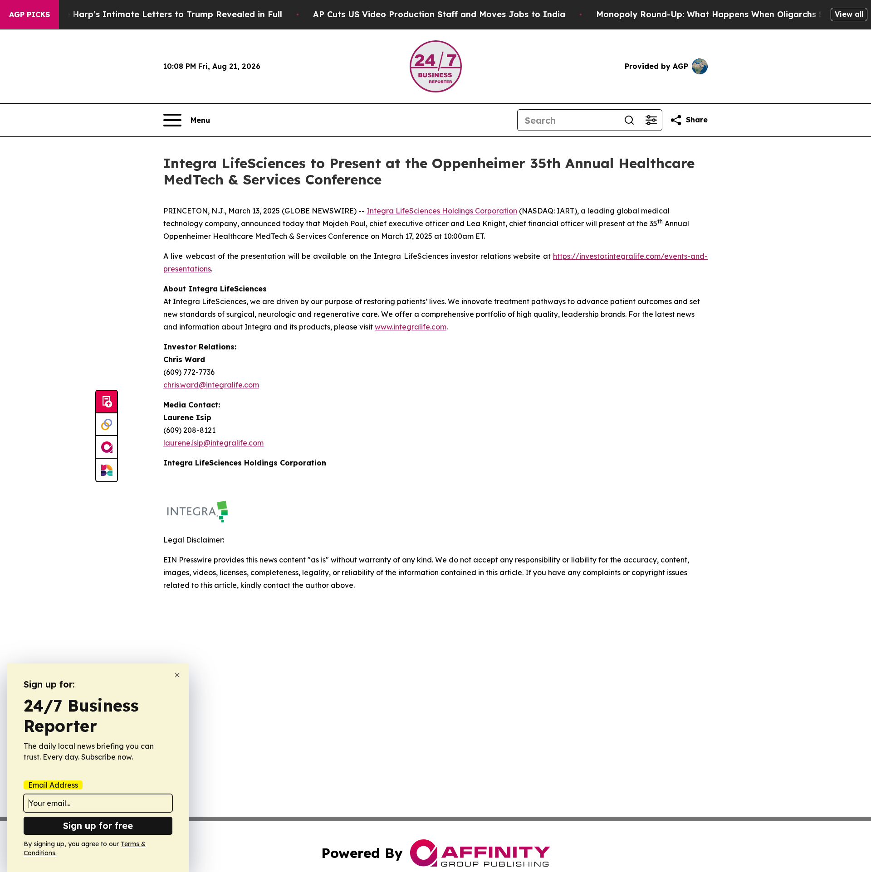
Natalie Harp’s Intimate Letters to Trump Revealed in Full (160, 14)
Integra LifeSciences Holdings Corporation (442, 210)
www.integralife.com (410, 326)
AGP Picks (29, 14)
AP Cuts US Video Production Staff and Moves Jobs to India (439, 14)
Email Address (53, 785)
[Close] (177, 675)
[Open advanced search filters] (651, 120)
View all (849, 14)
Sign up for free (98, 825)
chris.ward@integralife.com (211, 384)
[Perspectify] (106, 424)
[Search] (629, 120)
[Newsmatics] (106, 470)
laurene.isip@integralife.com (213, 442)
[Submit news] (106, 402)
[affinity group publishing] (106, 447)
